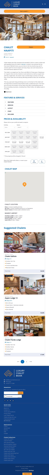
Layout (10, 108)
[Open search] (42, 4)
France (5, 426)
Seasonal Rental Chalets (10, 446)
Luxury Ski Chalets (8, 439)
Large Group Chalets (9, 448)
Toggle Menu (45, 4)
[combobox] (9, 127)
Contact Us (7, 410)
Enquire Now (27, 473)
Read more (8, 92)
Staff (9, 111)
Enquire (31, 47)
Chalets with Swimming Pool (11, 453)
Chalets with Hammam (10, 456)
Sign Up (20, 393)
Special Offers (7, 406)
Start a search (24, 11)
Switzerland (7, 428)
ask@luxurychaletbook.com (13, 380)
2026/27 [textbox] (19, 127)
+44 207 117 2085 (10, 383)
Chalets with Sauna (9, 455)
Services (10, 105)
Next (30, 361)
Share (42, 162)
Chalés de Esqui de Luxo (10, 417)
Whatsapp (8, 381)
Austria (6, 430)
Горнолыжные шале (9, 419)
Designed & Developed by (24, 470)
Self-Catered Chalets (9, 442)
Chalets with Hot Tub (9, 451)
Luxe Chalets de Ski (9, 415)
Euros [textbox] (6, 127)
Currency (6, 125)
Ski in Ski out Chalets (9, 449)
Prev (18, 361)
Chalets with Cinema (9, 458)
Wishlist (34, 162)
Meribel (24, 64)
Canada (6, 433)
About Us (6, 408)
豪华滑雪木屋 (7, 420)
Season (18, 125)
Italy (5, 431)
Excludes (11, 114)
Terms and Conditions (9, 411)
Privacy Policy (7, 413)
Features (11, 102)
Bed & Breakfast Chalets (10, 444)
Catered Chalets (8, 440)
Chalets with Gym (8, 460)
